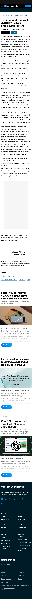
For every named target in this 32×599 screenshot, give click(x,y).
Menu (2, 6)
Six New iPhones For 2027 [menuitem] (18, 10)
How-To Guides (22, 525)
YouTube (14, 499)
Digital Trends (9, 8)
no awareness (18, 73)
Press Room (21, 575)
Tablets (20, 511)
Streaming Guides (23, 519)
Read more (6, 345)
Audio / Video (5, 519)
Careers (3, 572)
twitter (12, 257)
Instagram (6, 499)
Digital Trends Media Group (9, 588)
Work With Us (4, 575)
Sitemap (20, 579)
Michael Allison (6, 29)
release (26, 47)
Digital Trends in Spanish (24, 545)
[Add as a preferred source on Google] (5, 32)
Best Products (22, 522)
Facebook (2, 499)
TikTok (3, 37)
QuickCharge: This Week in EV (9, 279)
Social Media (10, 276)
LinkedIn (26, 499)
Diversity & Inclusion (6, 579)
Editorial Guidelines (6, 543)
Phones (3, 511)
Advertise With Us (5, 540)
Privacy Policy (21, 572)
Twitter (10, 499)
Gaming (3, 516)
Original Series (22, 527)
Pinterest (22, 499)
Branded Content (22, 539)
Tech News (22, 279)
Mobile (3, 276)
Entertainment (5, 525)
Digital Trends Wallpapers (24, 542)
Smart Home (4, 522)
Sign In (27, 6)
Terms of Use (4, 582)
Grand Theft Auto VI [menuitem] (6, 10)
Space (20, 516)
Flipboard (2, 503)
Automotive (4, 527)
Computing (4, 514)
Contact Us (4, 537)
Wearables (21, 514)
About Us (3, 534)
